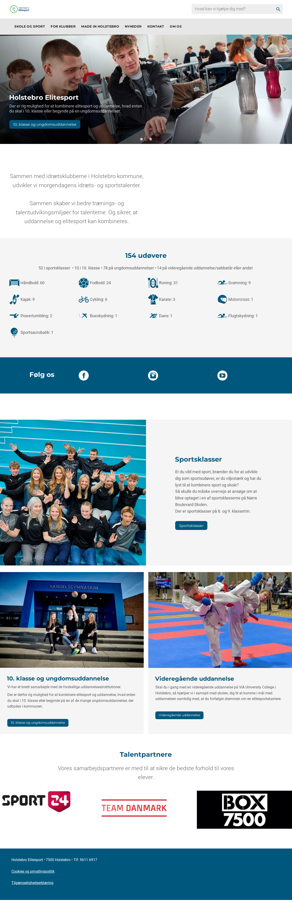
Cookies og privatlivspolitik (33, 871)
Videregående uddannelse (179, 715)
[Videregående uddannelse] (220, 619)
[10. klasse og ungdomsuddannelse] (72, 619)
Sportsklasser (191, 525)
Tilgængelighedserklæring (32, 883)
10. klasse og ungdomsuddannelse (44, 124)
